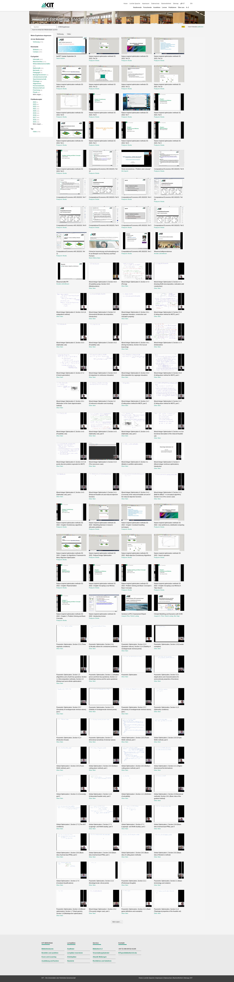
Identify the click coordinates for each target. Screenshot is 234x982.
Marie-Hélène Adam (94, 258)
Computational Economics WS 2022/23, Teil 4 (136, 197)
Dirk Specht (124, 171)
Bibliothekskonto (47, 949)
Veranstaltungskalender (101, 953)
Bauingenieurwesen (39, 75)
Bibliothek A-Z (98, 949)
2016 (34, 119)
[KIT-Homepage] (48, 5)
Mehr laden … (117, 922)
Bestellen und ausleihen (50, 953)
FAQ (183, 26)
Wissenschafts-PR (62, 282)
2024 (34, 102)
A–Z (187, 7)
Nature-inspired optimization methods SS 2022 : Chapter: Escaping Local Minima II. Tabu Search (167, 586)
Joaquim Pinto (125, 616)
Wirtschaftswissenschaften (41, 64)
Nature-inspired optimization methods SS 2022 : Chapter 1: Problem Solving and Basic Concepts (71, 616)
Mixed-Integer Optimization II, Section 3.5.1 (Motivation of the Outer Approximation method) (70, 403)
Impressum (145, 3)
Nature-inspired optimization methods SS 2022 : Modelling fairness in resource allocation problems (102, 525)
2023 (34, 104)
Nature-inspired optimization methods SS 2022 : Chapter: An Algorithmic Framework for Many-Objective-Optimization (71, 555)
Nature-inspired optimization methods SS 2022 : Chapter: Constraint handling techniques (134, 525)
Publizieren (172, 7)
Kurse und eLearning (49, 957)
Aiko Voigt (176, 616)
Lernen (164, 7)
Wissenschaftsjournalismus (163, 251)
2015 (34, 122)
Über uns (181, 7)
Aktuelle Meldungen (100, 957)
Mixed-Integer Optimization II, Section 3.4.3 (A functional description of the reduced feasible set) (168, 434)
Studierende (137, 7)
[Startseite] (191, 7)
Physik (35, 92)
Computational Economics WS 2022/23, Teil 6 (104, 225)
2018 (34, 115)
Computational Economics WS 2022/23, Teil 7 (71, 197)
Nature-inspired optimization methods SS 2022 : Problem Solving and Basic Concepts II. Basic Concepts (136, 586)
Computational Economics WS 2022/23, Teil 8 (169, 169)
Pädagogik (36, 72)
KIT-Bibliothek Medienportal (70, 19)
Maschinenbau (38, 61)
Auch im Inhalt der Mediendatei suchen (44, 29)
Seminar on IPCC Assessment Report (133, 614)
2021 (34, 108)
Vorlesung (36, 42)
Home (126, 3)
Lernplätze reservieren (75, 953)
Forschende (147, 7)
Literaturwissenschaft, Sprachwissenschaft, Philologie (40, 79)
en (191, 3)
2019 (34, 113)
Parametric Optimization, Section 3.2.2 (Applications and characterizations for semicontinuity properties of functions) (166, 677)
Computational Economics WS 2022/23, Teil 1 (136, 251)
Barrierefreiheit (166, 3)
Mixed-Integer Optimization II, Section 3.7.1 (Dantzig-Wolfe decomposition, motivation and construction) (169, 284)
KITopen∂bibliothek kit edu (127, 953)
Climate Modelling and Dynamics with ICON (168, 614)
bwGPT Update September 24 (66, 56)
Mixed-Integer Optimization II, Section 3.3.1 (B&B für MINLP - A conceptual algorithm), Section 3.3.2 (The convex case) (168, 495)
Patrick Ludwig (134, 616)
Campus (35, 52)
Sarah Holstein (60, 58)
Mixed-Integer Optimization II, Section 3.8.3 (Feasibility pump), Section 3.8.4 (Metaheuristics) (103, 284)
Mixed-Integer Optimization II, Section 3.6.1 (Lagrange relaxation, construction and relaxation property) (135, 314)
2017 (34, 117)
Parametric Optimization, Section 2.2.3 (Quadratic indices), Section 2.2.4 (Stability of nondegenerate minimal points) (136, 646)
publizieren (200, 26)
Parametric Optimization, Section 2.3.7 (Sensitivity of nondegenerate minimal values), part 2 (71, 709)
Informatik (36, 59)
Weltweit (35, 49)
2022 (34, 106)
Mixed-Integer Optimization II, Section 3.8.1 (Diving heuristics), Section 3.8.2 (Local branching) (135, 345)
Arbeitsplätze (71, 957)
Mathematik (36, 68)
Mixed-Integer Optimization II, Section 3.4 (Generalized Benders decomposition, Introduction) (102, 314)
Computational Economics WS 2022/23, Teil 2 (169, 225)
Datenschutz (155, 3)
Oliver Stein (92, 288)
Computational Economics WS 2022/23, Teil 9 (71, 225)
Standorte (70, 961)
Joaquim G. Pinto (159, 616)
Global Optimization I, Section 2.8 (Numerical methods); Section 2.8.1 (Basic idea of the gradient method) (168, 796)
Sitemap (175, 3)
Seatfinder (70, 949)
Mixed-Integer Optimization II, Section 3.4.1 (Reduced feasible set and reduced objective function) (103, 495)
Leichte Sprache (135, 3)
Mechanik (36, 70)
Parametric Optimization (129, 674)
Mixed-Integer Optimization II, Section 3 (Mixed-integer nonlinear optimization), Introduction (166, 464)
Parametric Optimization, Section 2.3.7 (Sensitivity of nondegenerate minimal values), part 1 (136, 709)
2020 (34, 111)
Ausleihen (156, 7)
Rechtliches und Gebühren (102, 961)
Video (35, 131)
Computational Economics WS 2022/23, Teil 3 (136, 225)
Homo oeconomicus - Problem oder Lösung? (135, 169)
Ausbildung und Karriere (50, 961)
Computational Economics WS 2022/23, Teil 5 (104, 197)
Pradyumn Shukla (94, 60)
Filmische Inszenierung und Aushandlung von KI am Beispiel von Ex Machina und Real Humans (104, 254)
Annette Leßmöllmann (160, 253)
